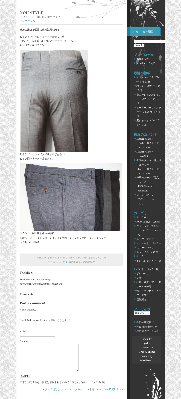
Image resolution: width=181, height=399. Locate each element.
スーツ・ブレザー (146, 238)
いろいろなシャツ (146, 194)
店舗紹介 (141, 299)
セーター (141, 256)
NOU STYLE (31, 12)
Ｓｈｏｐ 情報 (143, 31)
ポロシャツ (142, 273)
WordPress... (147, 360)
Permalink (73, 261)
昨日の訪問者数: (145, 326)
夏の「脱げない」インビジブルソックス (67, 389)
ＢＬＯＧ (95, 257)
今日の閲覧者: (144, 322)
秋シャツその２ (145, 77)
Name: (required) (28, 309)
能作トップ (142, 59)
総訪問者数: (143, 331)
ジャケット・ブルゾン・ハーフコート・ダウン (148, 230)
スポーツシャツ (145, 247)
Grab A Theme (147, 352)
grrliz (147, 343)
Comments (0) (88, 261)
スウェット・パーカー (148, 243)
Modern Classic (144, 138)
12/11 (141, 168)
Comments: (25, 341)
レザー (140, 277)
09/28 (141, 143)
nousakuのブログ (145, 63)
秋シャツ (141, 85)
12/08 (141, 186)
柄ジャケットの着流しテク (106, 389)
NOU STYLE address (148, 221)
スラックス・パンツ (147, 252)
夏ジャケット (143, 120)
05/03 (141, 199)
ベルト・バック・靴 (147, 269)
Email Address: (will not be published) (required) (45, 320)
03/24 (141, 156)
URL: (23, 330)
